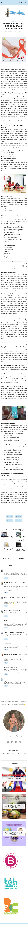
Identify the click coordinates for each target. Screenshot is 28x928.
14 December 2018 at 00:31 (19, 679)
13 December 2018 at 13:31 (13, 667)
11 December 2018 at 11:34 (18, 632)
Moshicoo (23, 925)
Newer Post (6, 558)
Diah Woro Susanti (10, 597)
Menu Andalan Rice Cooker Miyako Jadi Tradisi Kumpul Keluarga (14, 806)
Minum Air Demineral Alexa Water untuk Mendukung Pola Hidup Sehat (20, 538)
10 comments (19, 31)
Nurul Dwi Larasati (10, 582)
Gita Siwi (7, 610)
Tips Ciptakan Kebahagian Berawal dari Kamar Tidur (7, 538)
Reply (6, 577)
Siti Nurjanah (8, 679)
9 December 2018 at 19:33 (21, 570)
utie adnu (12, 925)
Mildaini (6, 621)
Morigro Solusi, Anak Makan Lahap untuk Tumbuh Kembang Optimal (14, 833)
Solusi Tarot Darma (10, 654)
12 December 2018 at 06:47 (18, 644)
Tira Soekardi (8, 632)
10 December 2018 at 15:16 (16, 610)
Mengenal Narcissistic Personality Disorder (14, 779)
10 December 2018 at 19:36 (15, 621)
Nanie (6, 667)
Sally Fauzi (7, 644)
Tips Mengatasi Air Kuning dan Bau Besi (7, 548)
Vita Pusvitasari (9, 570)
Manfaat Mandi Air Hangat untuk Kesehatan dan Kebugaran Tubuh (20, 548)
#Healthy (14, 21)
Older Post (22, 558)
